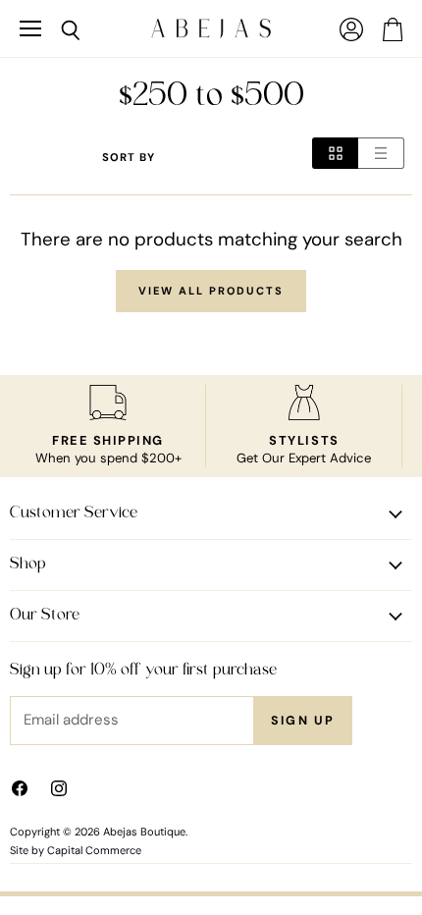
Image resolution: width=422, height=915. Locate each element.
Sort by (128, 157)
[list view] (381, 153)
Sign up (303, 720)
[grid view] (335, 153)
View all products (211, 290)
